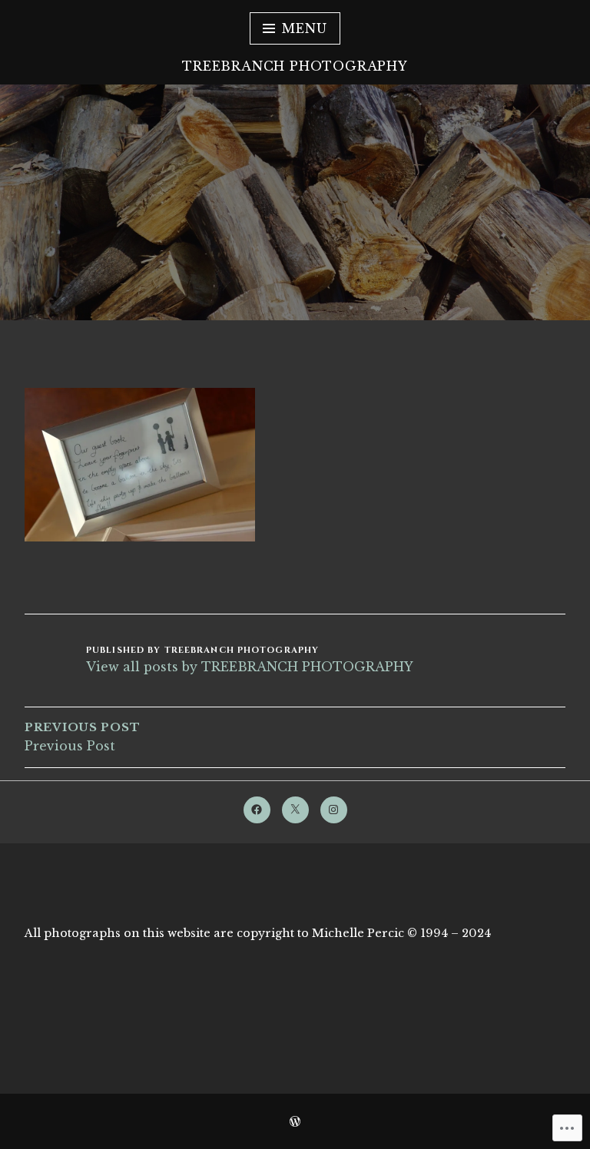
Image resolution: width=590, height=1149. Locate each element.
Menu (304, 28)
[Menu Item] (257, 809)
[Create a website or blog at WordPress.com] (295, 1122)
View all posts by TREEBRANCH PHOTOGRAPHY (249, 666)
